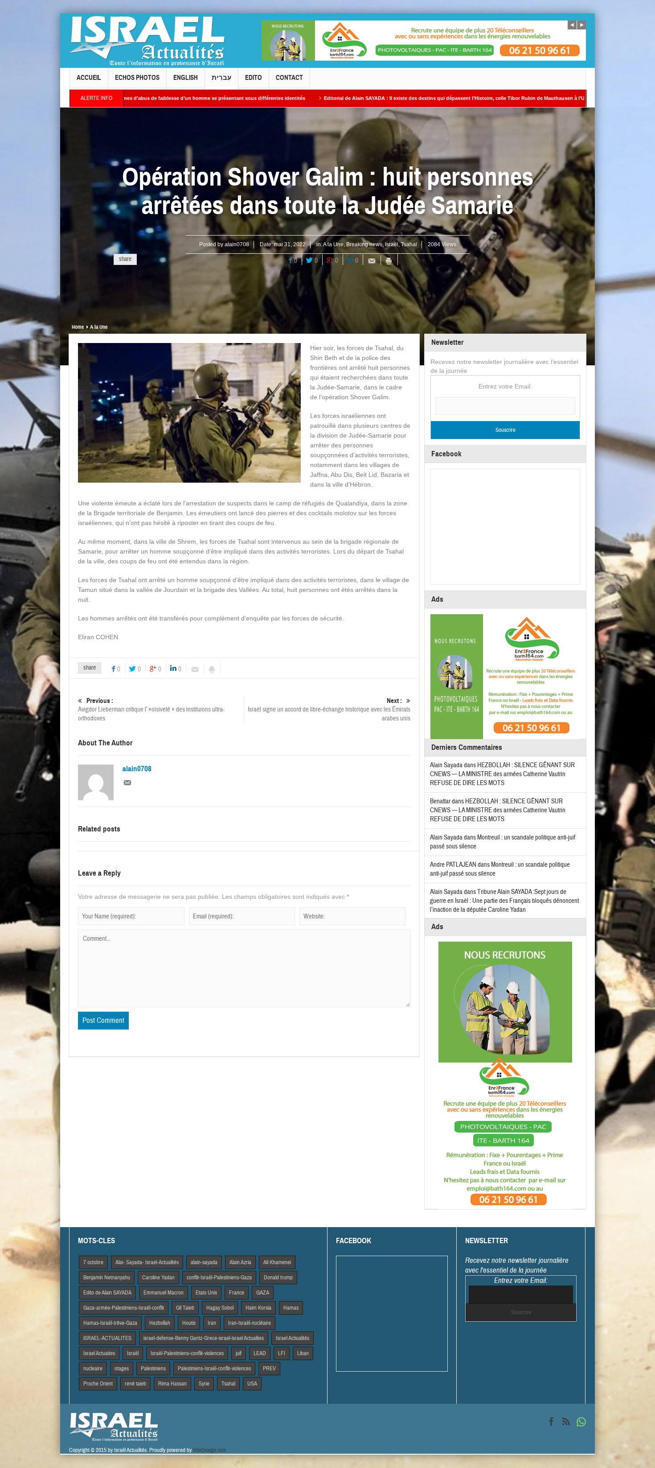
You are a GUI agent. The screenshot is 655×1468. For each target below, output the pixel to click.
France (236, 1292)
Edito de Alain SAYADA (107, 1292)
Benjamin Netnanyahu (106, 1277)
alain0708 (237, 244)
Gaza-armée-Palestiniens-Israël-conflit (123, 1307)
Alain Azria (240, 1262)
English (185, 78)
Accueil (89, 78)
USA (252, 1383)
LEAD (260, 1353)
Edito (253, 78)
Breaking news (364, 244)
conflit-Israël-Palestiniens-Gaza (219, 1277)
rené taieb (135, 1383)
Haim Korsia (258, 1307)
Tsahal (409, 244)
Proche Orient (98, 1383)
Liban (303, 1353)
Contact (289, 78)
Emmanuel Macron (163, 1292)
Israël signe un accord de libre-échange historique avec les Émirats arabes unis (329, 710)
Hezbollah (159, 1323)
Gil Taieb (185, 1307)
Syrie (204, 1383)
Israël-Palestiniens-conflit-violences (187, 1353)
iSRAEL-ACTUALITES (107, 1338)
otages (122, 1368)
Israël (391, 244)
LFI (281, 1353)
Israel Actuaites (99, 1353)
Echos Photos (137, 78)
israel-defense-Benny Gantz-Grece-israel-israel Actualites (203, 1338)
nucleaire (92, 1368)
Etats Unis (206, 1292)
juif (239, 1353)
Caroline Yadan (158, 1277)
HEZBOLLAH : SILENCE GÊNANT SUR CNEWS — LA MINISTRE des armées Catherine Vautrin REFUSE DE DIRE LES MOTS (502, 774)
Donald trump (278, 1277)
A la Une (333, 244)
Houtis (189, 1323)
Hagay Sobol (219, 1307)
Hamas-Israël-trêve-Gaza (110, 1323)
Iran (212, 1323)
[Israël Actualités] (147, 40)
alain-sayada (204, 1262)
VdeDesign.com (209, 1450)
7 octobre (93, 1262)
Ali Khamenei (277, 1262)
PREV (269, 1368)
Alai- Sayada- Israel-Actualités (147, 1262)
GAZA (262, 1292)
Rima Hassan (172, 1383)
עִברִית (221, 78)
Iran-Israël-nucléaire (249, 1323)
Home (78, 327)
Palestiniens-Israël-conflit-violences (214, 1368)
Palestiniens (153, 1368)
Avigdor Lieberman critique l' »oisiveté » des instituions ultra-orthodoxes (151, 710)
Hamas (291, 1307)
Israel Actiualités (292, 1338)
